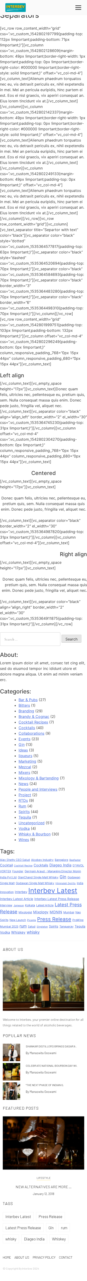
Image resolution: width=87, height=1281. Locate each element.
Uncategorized (32, 823)
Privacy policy (44, 1257)
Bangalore (61, 860)
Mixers (24, 772)
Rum (22, 806)
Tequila (25, 817)
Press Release (54, 919)
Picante (31, 920)
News (23, 783)
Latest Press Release (23, 1227)
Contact (66, 1257)
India (80, 883)
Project (25, 795)
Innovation (7, 892)
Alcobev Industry (42, 860)
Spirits (24, 811)
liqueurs (25, 755)
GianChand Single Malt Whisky (38, 877)
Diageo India (60, 865)
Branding (26, 711)
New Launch (18, 920)
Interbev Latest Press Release (56, 899)
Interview (6, 905)
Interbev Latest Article (16, 899)
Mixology (40, 912)
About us (21, 1257)
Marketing (27, 761)
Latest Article (45, 905)
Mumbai (68, 912)
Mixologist (25, 912)
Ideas (23, 750)
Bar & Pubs (28, 699)
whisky (33, 932)
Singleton (42, 926)
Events (24, 739)
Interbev (21, 892)
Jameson (18, 905)
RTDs (23, 800)
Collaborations (31, 733)
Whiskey (18, 932)
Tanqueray (66, 926)
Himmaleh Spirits (65, 883)
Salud (31, 926)
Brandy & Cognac (34, 716)
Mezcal (25, 767)
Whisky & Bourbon (35, 834)
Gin (22, 744)
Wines (24, 839)
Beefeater (75, 860)
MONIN (56, 912)
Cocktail (6, 865)
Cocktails (27, 727)
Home (7, 1257)
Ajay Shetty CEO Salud (15, 860)
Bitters (24, 705)
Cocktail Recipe (23, 865)
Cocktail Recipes (33, 722)
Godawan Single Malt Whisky (35, 883)
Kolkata (30, 905)
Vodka (24, 828)
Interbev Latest (52, 890)
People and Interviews (38, 789)
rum (23, 926)
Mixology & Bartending (39, 778)
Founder (17, 871)
